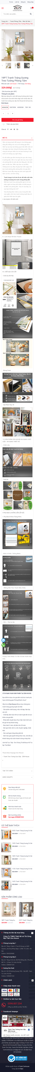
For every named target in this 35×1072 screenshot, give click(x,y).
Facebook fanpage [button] (10, 1011)
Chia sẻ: (3, 129)
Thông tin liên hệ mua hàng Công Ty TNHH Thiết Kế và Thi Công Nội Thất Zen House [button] (17, 935)
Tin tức (11, 2)
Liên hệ (17, 2)
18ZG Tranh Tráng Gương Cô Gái (22, 856)
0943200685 (10, 953)
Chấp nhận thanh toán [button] (11, 986)
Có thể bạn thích (10, 825)
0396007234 (19, 817)
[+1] (17, 129)
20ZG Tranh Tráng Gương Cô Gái (22, 830)
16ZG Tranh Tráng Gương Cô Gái (22, 881)
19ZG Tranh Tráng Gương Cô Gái (22, 843)
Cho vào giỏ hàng (17, 120)
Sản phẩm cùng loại (11, 897)
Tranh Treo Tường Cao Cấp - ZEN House (16, 756)
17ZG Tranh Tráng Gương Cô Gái (22, 869)
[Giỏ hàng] (31, 8)
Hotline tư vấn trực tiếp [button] (12, 999)
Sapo (21, 1068)
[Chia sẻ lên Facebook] (8, 129)
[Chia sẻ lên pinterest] (14, 129)
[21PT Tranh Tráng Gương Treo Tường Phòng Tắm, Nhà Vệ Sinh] (26, 909)
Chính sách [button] (7, 980)
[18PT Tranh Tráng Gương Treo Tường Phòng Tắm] (8, 909)
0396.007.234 (15, 1003)
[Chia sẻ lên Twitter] (11, 129)
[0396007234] (3, 645)
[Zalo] (3, 640)
